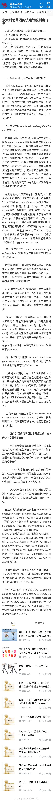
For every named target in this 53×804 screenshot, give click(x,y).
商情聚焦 (42, 12)
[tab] (13, 623)
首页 (4, 12)
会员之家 (29, 12)
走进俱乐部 (16, 12)
